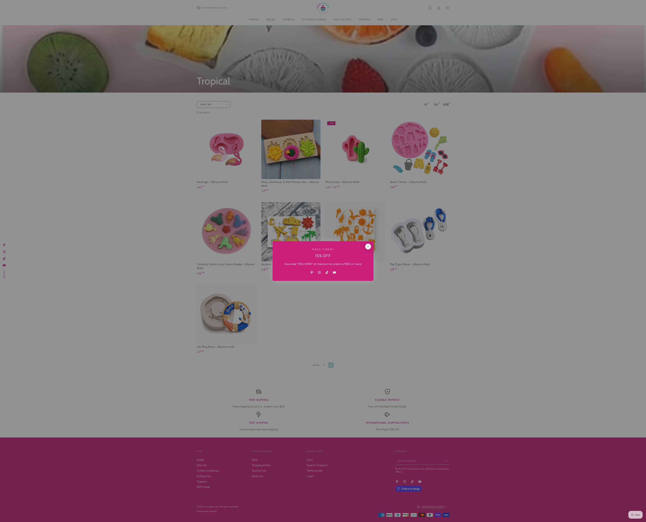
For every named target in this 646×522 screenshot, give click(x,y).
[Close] (368, 246)
